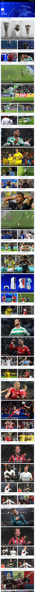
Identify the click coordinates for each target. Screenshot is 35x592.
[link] (8, 3)
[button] (23, 3)
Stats (6, 18)
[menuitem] (9, 3)
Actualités (9, 18)
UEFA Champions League (3, 3)
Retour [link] (3, 6)
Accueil (3, 18)
